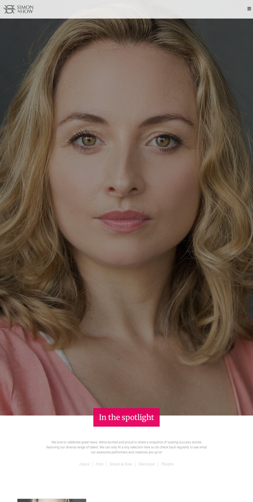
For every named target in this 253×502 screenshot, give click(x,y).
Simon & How (120, 464)
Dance (84, 464)
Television (146, 464)
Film (99, 464)
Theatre (167, 464)
